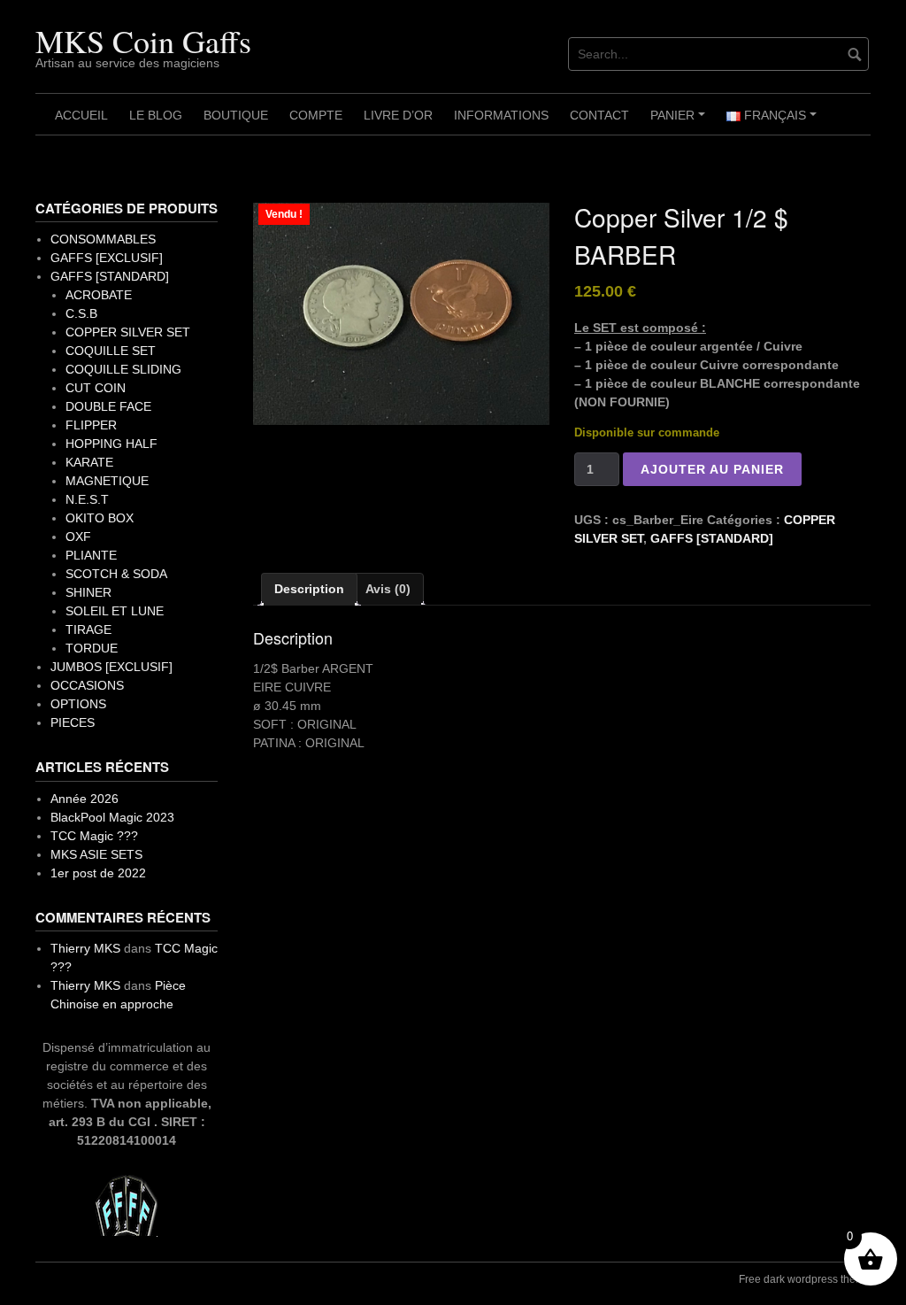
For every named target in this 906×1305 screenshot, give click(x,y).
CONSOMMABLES (103, 239)
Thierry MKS (85, 948)
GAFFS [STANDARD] (711, 538)
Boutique (235, 115)
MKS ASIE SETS (96, 854)
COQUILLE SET (110, 351)
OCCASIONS (87, 685)
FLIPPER (91, 425)
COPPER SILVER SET (127, 332)
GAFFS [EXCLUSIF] (106, 258)
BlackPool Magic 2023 (112, 817)
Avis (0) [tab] (388, 589)
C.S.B (81, 313)
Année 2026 (84, 798)
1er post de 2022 (98, 873)
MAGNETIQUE (107, 481)
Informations (501, 115)
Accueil (81, 115)
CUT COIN (95, 388)
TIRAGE (88, 629)
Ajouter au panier (712, 469)
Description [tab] (309, 589)
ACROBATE (98, 295)
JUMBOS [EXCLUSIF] (111, 667)
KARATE (89, 462)
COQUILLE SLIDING (123, 369)
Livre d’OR (398, 115)
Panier (680, 121)
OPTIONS (78, 704)
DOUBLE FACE (108, 406)
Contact (599, 115)
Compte (315, 115)
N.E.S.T (87, 499)
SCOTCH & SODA (116, 574)
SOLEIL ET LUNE (114, 611)
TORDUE (91, 648)
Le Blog (155, 115)
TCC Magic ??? (94, 836)
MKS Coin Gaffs (143, 40)
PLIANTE (91, 555)
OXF (78, 536)
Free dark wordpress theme (805, 1279)
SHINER (88, 592)
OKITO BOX (99, 518)
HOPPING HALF (111, 443)
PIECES (72, 722)
